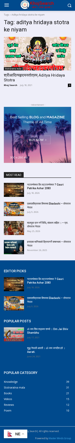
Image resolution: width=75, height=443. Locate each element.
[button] (69, 5)
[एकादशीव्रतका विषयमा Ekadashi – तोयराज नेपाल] (14, 209)
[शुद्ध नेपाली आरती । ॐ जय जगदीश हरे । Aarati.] (14, 353)
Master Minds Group (60, 438)
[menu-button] (6, 5)
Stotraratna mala (13, 68)
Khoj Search (10, 85)
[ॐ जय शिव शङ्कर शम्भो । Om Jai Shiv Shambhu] (14, 334)
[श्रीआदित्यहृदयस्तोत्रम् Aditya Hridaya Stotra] (37, 53)
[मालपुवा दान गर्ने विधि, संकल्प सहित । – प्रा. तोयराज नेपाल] (14, 228)
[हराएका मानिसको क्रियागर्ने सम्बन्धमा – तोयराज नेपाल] (14, 247)
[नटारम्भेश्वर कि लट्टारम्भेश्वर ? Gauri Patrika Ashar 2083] (14, 190)
